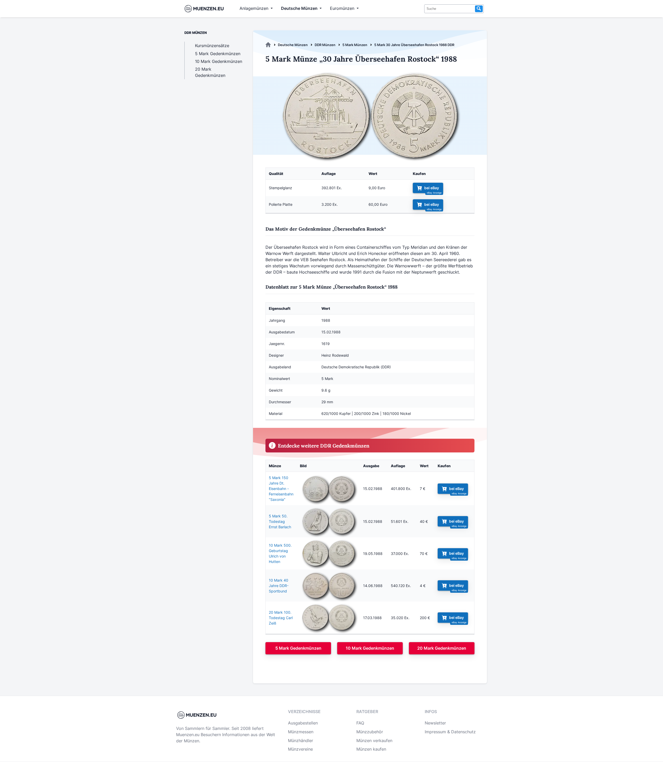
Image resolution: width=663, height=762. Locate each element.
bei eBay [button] (431, 188)
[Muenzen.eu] (268, 45)
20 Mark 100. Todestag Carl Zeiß (281, 617)
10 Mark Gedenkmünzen (370, 648)
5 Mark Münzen (354, 45)
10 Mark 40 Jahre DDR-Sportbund (279, 585)
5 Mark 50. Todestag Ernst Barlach (280, 521)
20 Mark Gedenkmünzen (441, 648)
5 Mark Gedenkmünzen (298, 648)
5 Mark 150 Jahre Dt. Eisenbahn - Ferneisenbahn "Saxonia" (281, 488)
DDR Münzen (325, 45)
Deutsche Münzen (293, 45)
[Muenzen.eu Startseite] (205, 8)
